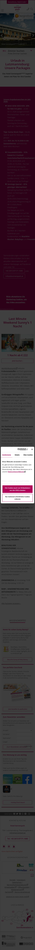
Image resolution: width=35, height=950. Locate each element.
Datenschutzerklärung (16, 471)
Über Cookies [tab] (28, 455)
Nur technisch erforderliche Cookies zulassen (17, 498)
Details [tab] (17, 455)
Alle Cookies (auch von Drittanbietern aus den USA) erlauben (17, 489)
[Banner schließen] (32, 449)
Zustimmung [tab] (6, 455)
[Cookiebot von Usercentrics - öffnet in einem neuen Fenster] (20, 449)
